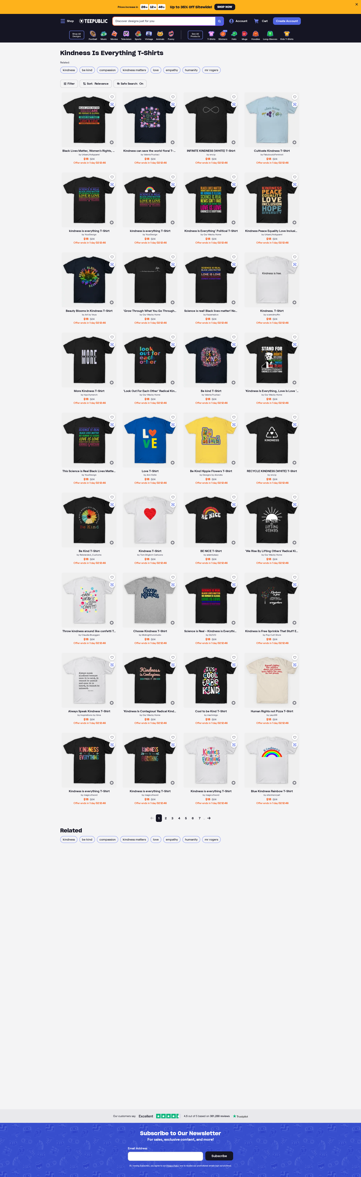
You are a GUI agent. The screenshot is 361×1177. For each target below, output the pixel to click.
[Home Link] (93, 21)
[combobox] (164, 21)
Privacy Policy (172, 1166)
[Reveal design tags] (112, 142)
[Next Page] (209, 818)
